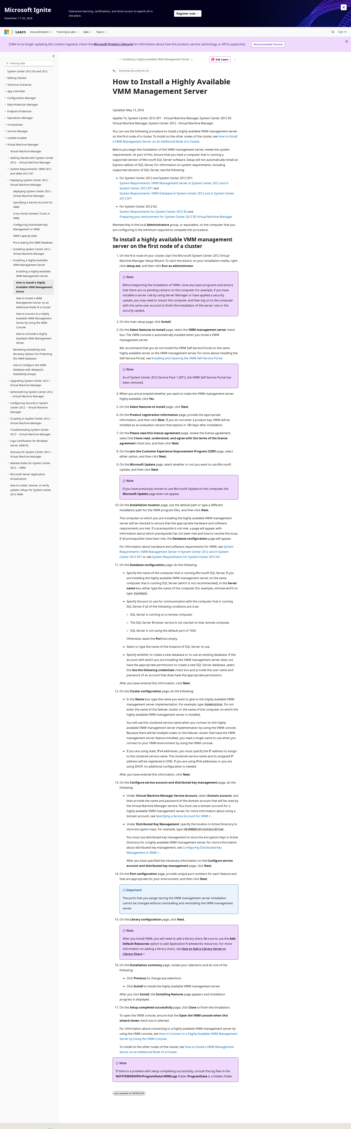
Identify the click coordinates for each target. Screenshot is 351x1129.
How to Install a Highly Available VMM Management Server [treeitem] (34, 287)
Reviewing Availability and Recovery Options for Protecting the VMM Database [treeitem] (32, 354)
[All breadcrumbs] (116, 59)
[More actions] (235, 59)
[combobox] (29, 63)
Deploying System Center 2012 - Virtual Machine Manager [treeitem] (32, 194)
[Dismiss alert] (344, 7)
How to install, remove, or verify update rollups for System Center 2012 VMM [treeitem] (30, 490)
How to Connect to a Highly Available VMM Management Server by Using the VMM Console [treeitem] (33, 320)
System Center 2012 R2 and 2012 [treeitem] (27, 71)
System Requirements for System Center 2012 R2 (153, 212)
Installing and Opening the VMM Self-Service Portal (187, 358)
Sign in (342, 31)
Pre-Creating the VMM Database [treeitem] (33, 242)
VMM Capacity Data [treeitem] (25, 236)
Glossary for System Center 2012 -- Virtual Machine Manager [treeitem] (31, 454)
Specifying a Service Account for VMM (182, 816)
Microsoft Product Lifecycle (113, 44)
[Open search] (333, 32)
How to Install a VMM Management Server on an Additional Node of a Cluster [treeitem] (33, 302)
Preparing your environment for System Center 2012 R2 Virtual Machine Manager (176, 217)
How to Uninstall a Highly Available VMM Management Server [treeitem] (33, 338)
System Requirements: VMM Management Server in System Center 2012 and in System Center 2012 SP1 (177, 552)
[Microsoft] (6, 32)
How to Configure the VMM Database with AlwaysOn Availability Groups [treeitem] (29, 369)
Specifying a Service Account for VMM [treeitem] (32, 205)
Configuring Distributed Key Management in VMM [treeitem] (30, 227)
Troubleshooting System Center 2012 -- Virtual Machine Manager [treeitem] (30, 432)
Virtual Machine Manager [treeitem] (25, 151)
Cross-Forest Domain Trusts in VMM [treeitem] (31, 216)
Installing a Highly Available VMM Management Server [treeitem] (33, 274)
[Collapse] (53, 56)
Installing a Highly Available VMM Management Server (156, 59)
